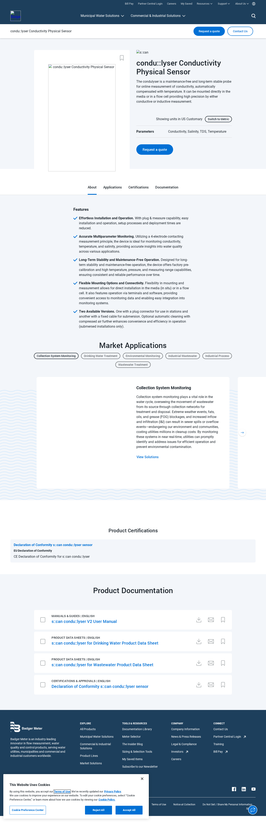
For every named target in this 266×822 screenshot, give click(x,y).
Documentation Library (137, 729)
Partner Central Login (227, 736)
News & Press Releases (186, 736)
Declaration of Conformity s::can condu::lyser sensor (100, 686)
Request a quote (209, 31)
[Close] (142, 778)
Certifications (138, 187)
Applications (112, 187)
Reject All (98, 810)
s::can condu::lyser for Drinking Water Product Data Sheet (105, 642)
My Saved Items (132, 759)
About (92, 187)
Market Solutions (91, 763)
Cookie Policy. (107, 799)
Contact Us (220, 729)
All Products (88, 729)
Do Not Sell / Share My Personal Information (227, 804)
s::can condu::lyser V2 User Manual (84, 621)
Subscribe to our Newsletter (140, 766)
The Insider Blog (132, 744)
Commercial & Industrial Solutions (156, 16)
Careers (176, 759)
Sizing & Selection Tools (137, 751)
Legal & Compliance (184, 744)
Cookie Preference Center (28, 810)
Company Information (185, 729)
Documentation (166, 187)
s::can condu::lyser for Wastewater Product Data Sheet (102, 664)
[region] (76, 796)
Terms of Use (158, 804)
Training (218, 744)
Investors (177, 751)
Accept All (129, 810)
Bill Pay (218, 751)
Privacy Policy (112, 791)
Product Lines (89, 755)
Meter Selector (131, 736)
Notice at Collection (184, 804)
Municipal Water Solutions (100, 16)
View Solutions (148, 457)
